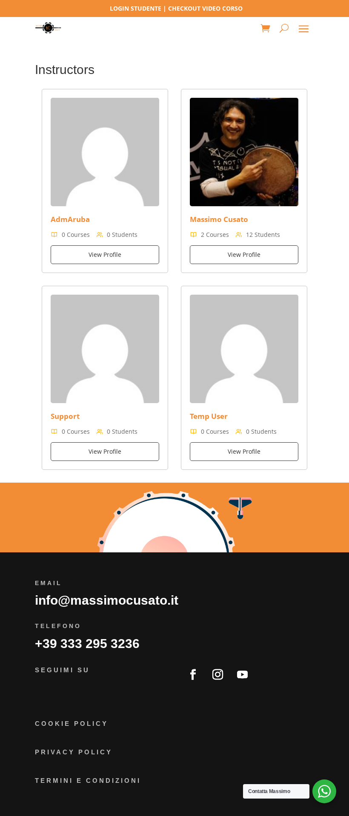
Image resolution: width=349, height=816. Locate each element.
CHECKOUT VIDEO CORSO (205, 8)
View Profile (105, 254)
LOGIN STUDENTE (135, 8)
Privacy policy (73, 752)
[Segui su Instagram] (217, 674)
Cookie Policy (71, 723)
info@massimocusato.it (106, 600)
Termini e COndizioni (88, 780)
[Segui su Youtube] (242, 674)
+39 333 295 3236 (87, 644)
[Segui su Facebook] (192, 674)
